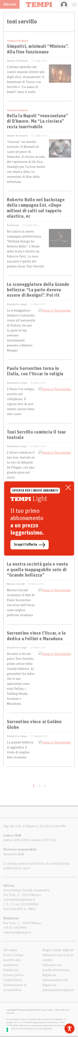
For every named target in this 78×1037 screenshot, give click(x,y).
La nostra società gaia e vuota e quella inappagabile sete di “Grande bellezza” (37, 570)
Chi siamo (10, 950)
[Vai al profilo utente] (64, 4)
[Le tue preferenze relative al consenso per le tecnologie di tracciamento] (7, 1030)
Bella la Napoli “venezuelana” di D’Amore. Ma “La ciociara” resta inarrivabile (37, 121)
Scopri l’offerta (25, 544)
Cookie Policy (12, 980)
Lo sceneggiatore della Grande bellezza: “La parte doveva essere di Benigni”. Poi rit (38, 290)
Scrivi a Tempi (13, 955)
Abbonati (9, 4)
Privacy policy (13, 975)
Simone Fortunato (17, 60)
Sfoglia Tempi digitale (58, 950)
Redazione (13, 225)
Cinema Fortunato (17, 41)
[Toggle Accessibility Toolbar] (69, 1028)
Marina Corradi (16, 584)
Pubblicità (10, 970)
